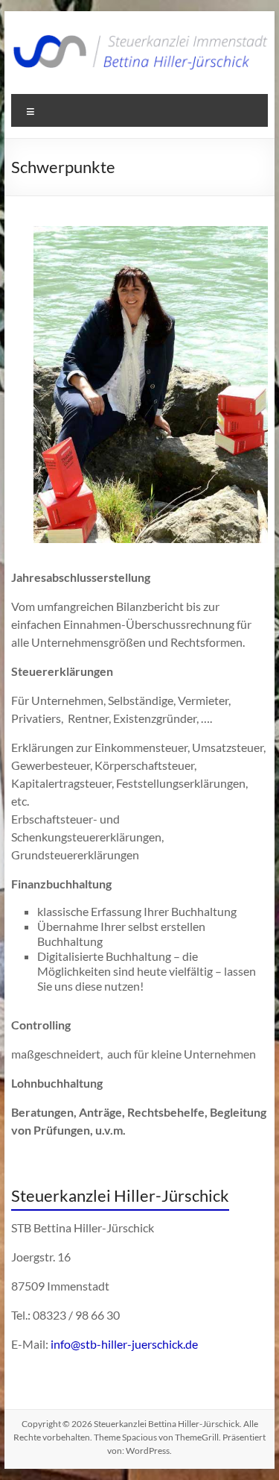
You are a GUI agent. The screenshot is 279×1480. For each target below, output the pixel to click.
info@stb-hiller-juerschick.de (124, 1344)
